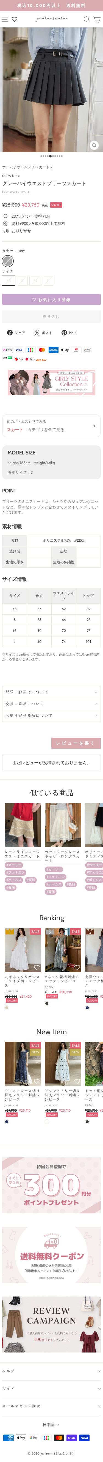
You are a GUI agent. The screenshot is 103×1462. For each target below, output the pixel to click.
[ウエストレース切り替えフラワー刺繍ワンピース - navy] (7, 1122)
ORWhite (11, 176)
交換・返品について (25, 703)
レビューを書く (76, 743)
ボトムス (24, 167)
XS (8, 280)
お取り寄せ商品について (29, 715)
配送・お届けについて (27, 691)
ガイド (8, 1388)
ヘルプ (8, 1371)
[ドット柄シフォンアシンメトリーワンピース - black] (87, 1122)
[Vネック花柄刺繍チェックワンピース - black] (47, 1003)
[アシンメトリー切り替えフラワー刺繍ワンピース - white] (47, 1122)
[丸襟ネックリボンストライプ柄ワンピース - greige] (7, 1008)
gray (7, 261)
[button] (51, 299)
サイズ (8, 271)
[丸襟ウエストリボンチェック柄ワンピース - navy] (87, 1008)
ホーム (7, 167)
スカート (42, 167)
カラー (13, 251)
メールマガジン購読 (21, 1406)
